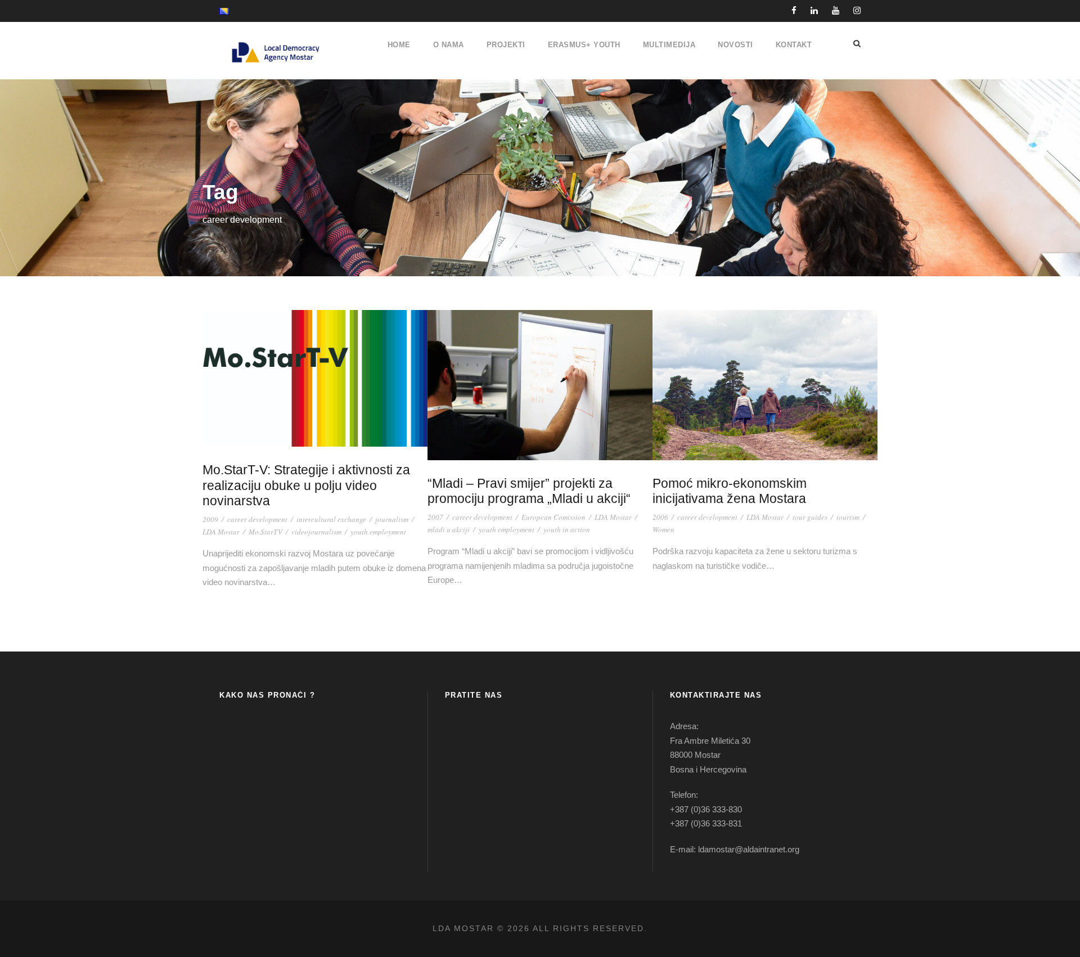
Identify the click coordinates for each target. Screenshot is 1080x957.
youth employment (378, 532)
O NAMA (448, 45)
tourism (848, 517)
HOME (399, 45)
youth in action (566, 529)
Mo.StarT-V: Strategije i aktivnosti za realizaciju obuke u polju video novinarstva (306, 485)
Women (663, 529)
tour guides (810, 517)
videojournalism (316, 532)
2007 (435, 517)
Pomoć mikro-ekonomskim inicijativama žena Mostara (729, 491)
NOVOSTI (735, 45)
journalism (391, 519)
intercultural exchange (331, 519)
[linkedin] (814, 10)
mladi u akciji (449, 529)
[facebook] (793, 10)
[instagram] (857, 10)
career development (257, 519)
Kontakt (794, 45)
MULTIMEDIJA (669, 45)
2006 (660, 517)
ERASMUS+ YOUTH (584, 45)
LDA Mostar (221, 532)
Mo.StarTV (265, 532)
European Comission (553, 517)
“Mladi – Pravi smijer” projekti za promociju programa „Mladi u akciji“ (529, 491)
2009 (210, 519)
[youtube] (835, 10)
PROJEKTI (506, 45)
